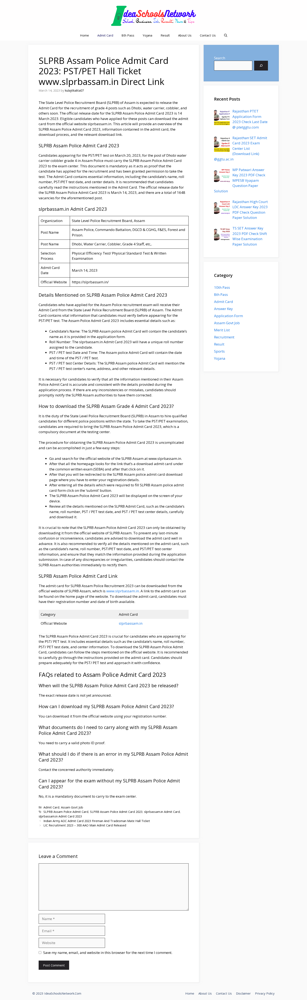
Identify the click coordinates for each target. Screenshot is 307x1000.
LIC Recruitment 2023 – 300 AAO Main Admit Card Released (84, 825)
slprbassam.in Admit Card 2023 (60, 816)
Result (165, 35)
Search (219, 57)
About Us (185, 35)
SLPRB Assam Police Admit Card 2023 (116, 812)
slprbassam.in (130, 623)
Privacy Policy (265, 993)
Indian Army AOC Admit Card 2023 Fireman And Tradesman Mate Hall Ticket (96, 821)
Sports (219, 351)
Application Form (228, 315)
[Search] (261, 66)
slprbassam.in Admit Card (162, 812)
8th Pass (128, 35)
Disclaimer (243, 993)
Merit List (222, 330)
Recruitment (224, 337)
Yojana (147, 35)
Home (84, 35)
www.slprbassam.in (122, 591)
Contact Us (208, 35)
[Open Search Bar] (225, 35)
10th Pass (222, 287)
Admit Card (105, 35)
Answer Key (223, 308)
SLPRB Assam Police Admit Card (65, 812)
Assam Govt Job (72, 807)
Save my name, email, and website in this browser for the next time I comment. (107, 952)
